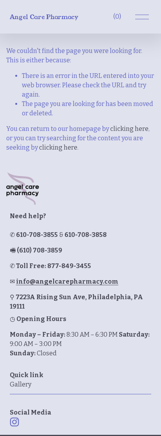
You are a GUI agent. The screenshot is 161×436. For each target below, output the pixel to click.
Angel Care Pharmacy (44, 16)
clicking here (129, 128)
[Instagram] (14, 422)
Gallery (20, 384)
